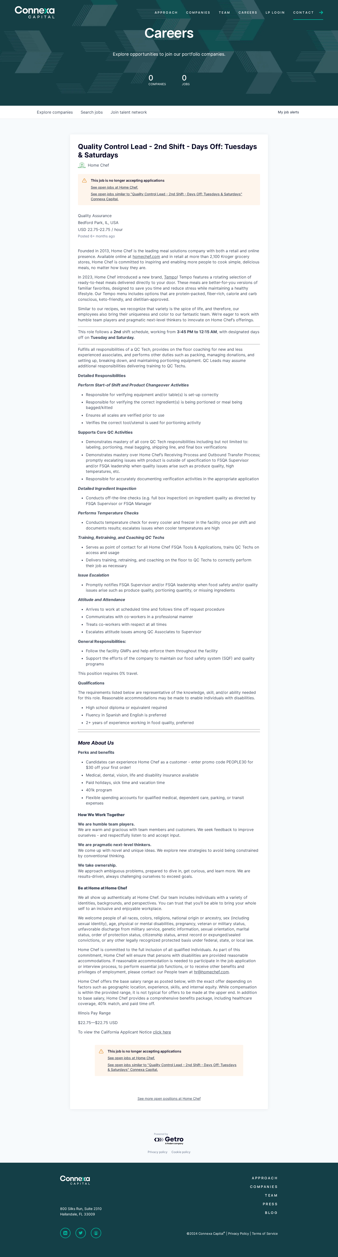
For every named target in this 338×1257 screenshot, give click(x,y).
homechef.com (146, 256)
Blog (271, 1212)
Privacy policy (158, 1152)
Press (270, 1204)
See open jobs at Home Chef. (114, 187)
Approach (265, 1178)
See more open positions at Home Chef (169, 1098)
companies (55, 112)
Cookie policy (181, 1152)
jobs (92, 112)
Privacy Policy (238, 1233)
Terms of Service (265, 1233)
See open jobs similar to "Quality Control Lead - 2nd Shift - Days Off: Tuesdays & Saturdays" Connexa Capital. (166, 196)
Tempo (170, 277)
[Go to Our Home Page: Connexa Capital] (34, 15)
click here (162, 1032)
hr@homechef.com (211, 971)
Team (271, 1195)
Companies (264, 1186)
